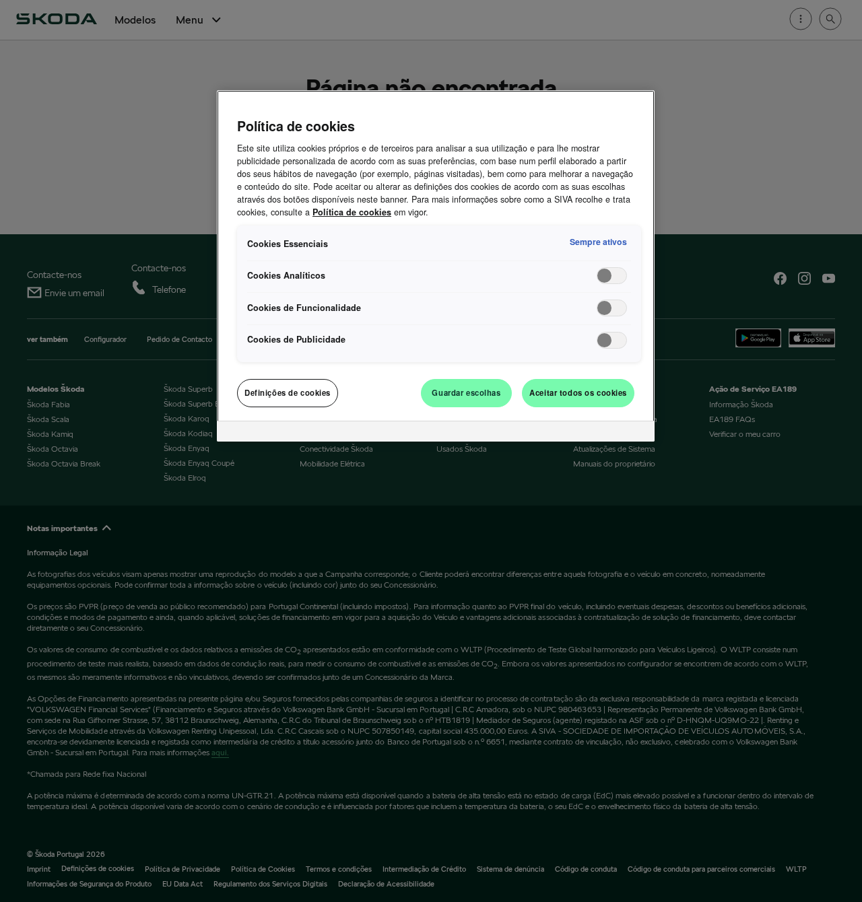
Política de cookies (351, 212)
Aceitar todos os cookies (578, 392)
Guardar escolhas (466, 392)
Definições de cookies (287, 392)
